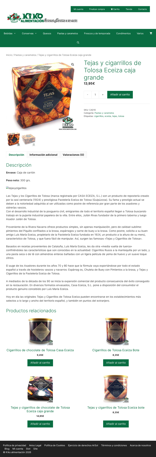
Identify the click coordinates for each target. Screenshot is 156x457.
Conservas (28, 33)
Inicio (9, 55)
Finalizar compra (97, 9)
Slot (28, 448)
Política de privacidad (14, 445)
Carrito (116, 9)
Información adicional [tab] (43, 154)
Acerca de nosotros (140, 445)
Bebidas (8, 33)
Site (35, 448)
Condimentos (123, 33)
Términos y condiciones (114, 445)
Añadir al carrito (120, 94)
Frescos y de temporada (97, 33)
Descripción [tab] (16, 154)
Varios (140, 33)
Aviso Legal (35, 445)
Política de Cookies (54, 445)
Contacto (142, 9)
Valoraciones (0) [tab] (73, 154)
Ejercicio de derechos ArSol (83, 445)
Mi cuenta (78, 9)
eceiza (108, 116)
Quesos (47, 33)
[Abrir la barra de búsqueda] (77, 42)
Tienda (129, 9)
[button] (72, 64)
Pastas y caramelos (67, 33)
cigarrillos (98, 116)
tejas (114, 116)
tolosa (121, 116)
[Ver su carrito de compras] (151, 33)
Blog (7, 448)
